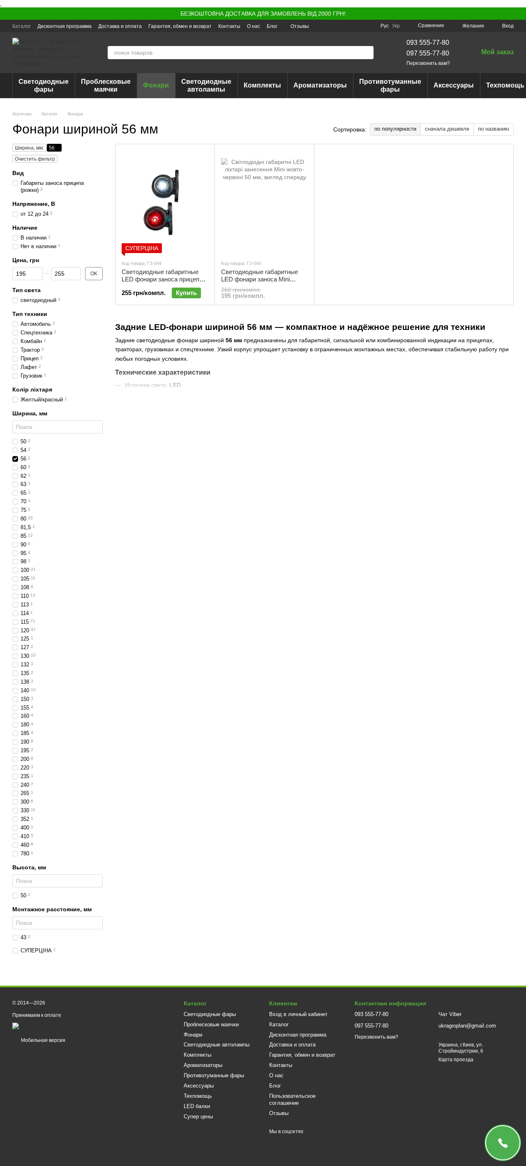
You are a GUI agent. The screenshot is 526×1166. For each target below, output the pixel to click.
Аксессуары (454, 85)
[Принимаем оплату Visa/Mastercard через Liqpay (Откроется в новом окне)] (72, 1025)
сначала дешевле (447, 129)
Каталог (21, 26)
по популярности (395, 129)
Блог (272, 26)
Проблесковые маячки (106, 85)
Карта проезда (455, 1059)
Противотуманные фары (390, 85)
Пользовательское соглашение (292, 1099)
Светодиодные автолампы (206, 85)
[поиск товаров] (367, 52)
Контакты (229, 26)
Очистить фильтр (35, 159)
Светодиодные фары (43, 85)
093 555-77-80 (427, 42)
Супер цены (198, 1116)
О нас (253, 26)
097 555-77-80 (427, 53)
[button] (519, 13)
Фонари (156, 85)
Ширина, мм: (29, 148)
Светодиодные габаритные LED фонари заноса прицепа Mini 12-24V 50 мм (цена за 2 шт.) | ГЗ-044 (162, 282)
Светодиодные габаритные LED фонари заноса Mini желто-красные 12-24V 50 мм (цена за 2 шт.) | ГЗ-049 (262, 282)
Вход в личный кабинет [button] (298, 1014)
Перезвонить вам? (428, 63)
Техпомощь (198, 1096)
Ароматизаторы (320, 85)
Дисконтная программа (64, 26)
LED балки (197, 1106)
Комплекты (262, 85)
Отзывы (300, 26)
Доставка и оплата (120, 26)
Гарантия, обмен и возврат (180, 26)
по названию (493, 129)
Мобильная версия (42, 1040)
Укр (396, 25)
